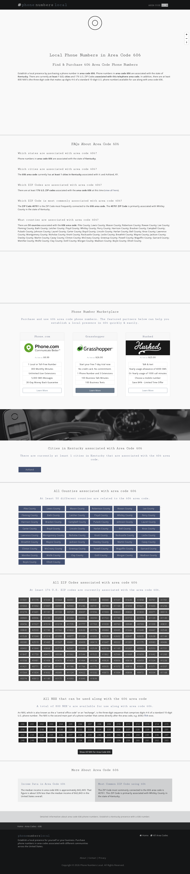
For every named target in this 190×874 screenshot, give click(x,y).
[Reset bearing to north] (187, 42)
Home (20, 826)
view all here (111, 190)
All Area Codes (160, 835)
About (83, 857)
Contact (92, 857)
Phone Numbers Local (91, 865)
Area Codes (30, 826)
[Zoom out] (187, 38)
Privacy (102, 857)
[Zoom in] (187, 34)
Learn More (42, 390)
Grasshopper (95, 336)
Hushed (148, 336)
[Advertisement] (95, 109)
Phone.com (42, 336)
